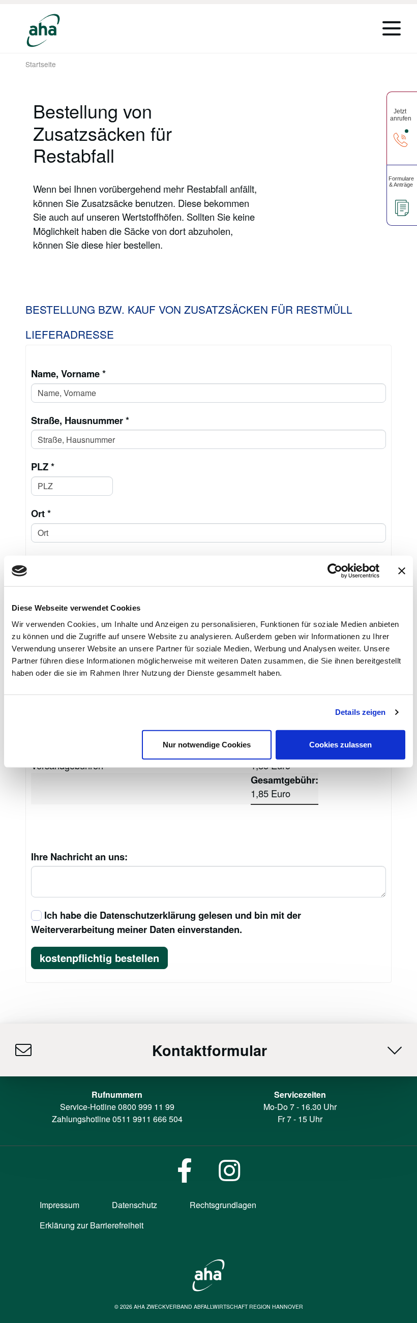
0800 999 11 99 (146, 1106)
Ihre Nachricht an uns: (79, 856)
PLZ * (42, 466)
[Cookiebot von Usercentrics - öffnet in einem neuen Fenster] (334, 571)
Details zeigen (360, 712)
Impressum (59, 1205)
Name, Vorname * (68, 373)
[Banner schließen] (401, 571)
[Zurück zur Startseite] (43, 30)
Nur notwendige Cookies (207, 744)
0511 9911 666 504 (147, 1119)
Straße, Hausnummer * (80, 420)
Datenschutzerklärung (148, 915)
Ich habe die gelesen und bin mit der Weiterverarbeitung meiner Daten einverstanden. (166, 922)
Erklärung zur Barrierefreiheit (91, 1225)
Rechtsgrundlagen (223, 1205)
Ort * (41, 513)
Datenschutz (134, 1205)
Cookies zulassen (340, 744)
